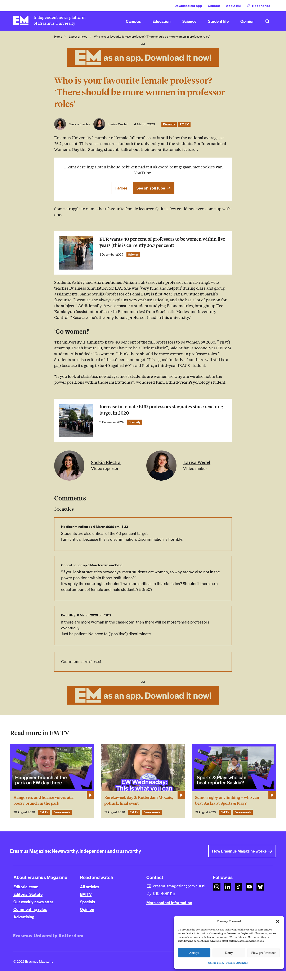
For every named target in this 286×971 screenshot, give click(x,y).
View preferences (263, 953)
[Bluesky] (260, 887)
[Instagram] (216, 887)
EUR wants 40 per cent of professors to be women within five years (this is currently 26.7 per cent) (162, 242)
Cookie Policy (216, 962)
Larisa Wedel (118, 124)
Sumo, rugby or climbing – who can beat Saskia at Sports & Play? (227, 800)
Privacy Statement (236, 962)
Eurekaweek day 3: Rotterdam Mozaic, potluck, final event (138, 800)
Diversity (169, 124)
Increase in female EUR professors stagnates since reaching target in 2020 (161, 410)
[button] (278, 921)
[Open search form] (267, 21)
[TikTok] (238, 887)
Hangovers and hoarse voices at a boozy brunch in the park (43, 800)
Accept (194, 953)
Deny (229, 953)
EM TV (184, 124)
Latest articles (78, 36)
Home (58, 36)
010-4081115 (164, 893)
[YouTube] (249, 887)
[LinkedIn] (227, 887)
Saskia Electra (79, 124)
